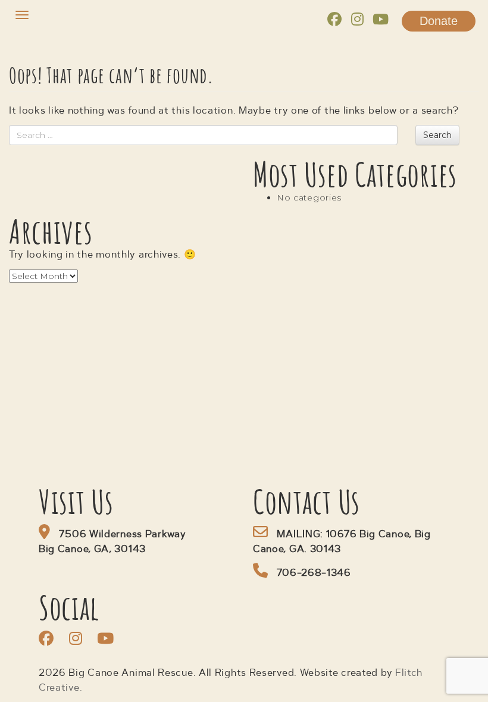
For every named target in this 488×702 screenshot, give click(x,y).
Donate (439, 20)
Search (437, 135)
